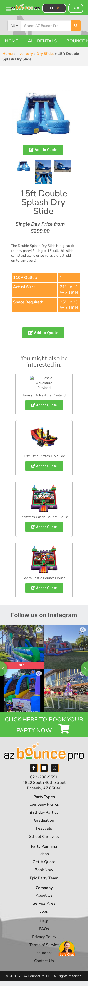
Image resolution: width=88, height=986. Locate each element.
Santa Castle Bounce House (44, 578)
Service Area (44, 903)
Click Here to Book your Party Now (44, 725)
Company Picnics (44, 804)
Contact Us (44, 961)
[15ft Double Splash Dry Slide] (23, 166)
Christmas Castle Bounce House (44, 517)
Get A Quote (44, 862)
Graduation (44, 820)
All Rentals (42, 41)
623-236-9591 (44, 777)
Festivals (44, 828)
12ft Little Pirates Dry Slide (44, 456)
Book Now (44, 870)
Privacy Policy (44, 937)
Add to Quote (45, 149)
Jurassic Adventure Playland (44, 395)
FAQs (44, 929)
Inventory (24, 53)
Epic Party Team (44, 878)
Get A (54, 8)
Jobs (44, 911)
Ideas (44, 854)
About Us (44, 895)
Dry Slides (45, 53)
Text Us (75, 8)
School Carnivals (44, 836)
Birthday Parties (44, 812)
